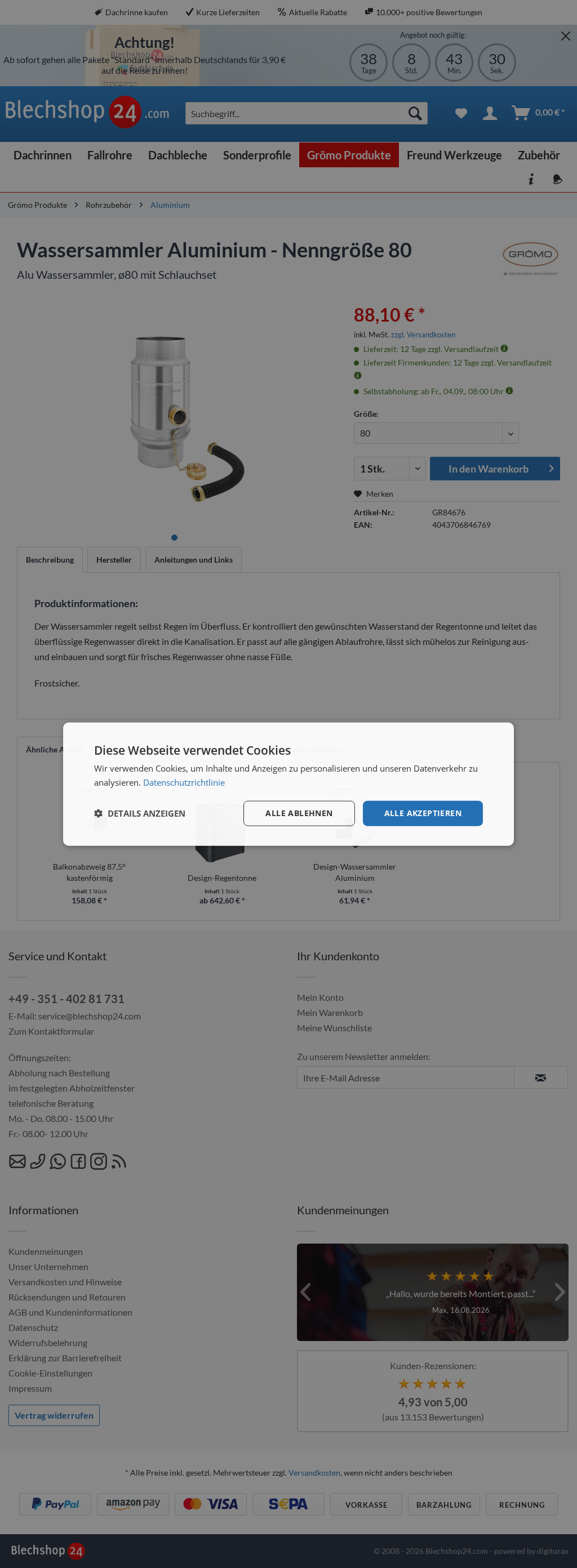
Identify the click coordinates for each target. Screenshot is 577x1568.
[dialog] (288, 784)
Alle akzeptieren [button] (422, 813)
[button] (139, 813)
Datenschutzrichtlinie (184, 782)
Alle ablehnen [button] (298, 813)
